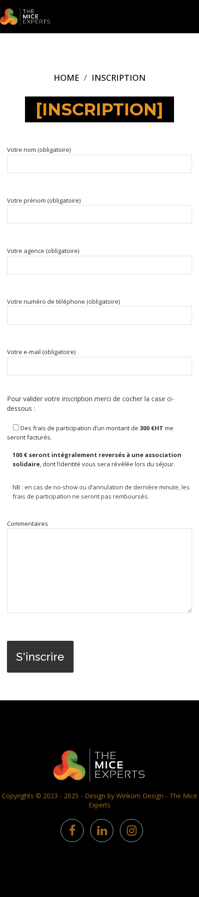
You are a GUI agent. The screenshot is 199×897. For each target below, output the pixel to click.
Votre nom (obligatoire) (39, 149)
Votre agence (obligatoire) (43, 251)
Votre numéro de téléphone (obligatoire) (63, 301)
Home (66, 77)
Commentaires (27, 523)
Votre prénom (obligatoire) (44, 200)
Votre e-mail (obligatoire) (41, 352)
